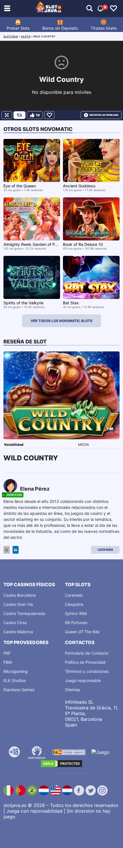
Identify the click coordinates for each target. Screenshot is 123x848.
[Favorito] (49, 115)
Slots (26, 36)
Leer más (105, 550)
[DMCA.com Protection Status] (61, 763)
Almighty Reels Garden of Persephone (39, 244)
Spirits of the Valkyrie (23, 302)
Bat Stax (71, 302)
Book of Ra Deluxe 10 (83, 244)
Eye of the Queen (19, 185)
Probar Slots (18, 28)
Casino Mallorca (18, 631)
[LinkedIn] (16, 550)
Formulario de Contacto (86, 653)
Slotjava (10, 36)
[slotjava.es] (49, 8)
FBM (7, 662)
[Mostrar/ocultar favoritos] (113, 9)
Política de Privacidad (85, 662)
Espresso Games (18, 689)
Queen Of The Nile (82, 631)
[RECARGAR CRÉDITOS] (19, 115)
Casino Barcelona (19, 595)
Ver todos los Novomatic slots (61, 321)
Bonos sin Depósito (60, 28)
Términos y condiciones (87, 671)
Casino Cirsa (15, 622)
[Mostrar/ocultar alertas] (89, 9)
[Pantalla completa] (6, 115)
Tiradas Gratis (104, 28)
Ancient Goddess (79, 185)
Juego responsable (83, 680)
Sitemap (72, 689)
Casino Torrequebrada (24, 613)
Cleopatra (74, 604)
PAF (7, 653)
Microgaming (15, 671)
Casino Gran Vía (18, 604)
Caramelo (74, 595)
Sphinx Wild (76, 613)
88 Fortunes (76, 622)
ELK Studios (14, 680)
